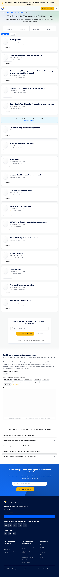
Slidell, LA (50, 382)
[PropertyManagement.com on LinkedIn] (5, 533)
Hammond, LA (7, 384)
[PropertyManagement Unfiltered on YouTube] (9, 533)
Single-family (5, 34)
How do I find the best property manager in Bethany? (19, 435)
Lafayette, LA (37, 379)
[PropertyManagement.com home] (2, 8)
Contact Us (42, 552)
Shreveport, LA (28, 379)
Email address (7, 509)
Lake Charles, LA (8, 382)
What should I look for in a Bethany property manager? (19, 456)
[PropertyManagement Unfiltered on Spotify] (14, 533)
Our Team (42, 547)
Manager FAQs (25, 559)
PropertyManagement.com (9, 12)
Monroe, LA (17, 382)
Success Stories (26, 562)
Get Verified (25, 555)
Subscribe (29, 517)
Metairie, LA (46, 379)
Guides (41, 557)
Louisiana (20, 12)
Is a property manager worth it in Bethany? (16, 446)
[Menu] (56, 8)
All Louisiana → (16, 384)
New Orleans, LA (8, 379)
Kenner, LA (42, 382)
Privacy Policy (41, 568)
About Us (42, 544)
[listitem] (6, 525)
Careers (42, 549)
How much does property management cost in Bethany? (20, 440)
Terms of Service (51, 568)
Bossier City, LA (34, 382)
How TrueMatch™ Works (27, 557)
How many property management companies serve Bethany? (21, 451)
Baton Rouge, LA (18, 379)
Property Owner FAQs (9, 552)
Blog (41, 554)
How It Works (7, 549)
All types (13, 34)
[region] (29, 404)
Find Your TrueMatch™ (47, 8)
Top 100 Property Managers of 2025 (29, 547)
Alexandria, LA (25, 382)
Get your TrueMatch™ (29, 120)
